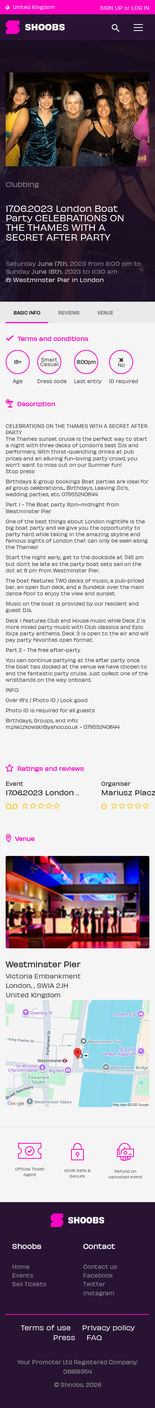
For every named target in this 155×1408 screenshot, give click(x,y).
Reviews (68, 312)
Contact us (100, 1266)
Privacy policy (108, 1327)
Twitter (94, 1283)
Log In (140, 7)
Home (21, 1266)
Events (22, 1275)
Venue (105, 312)
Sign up (111, 7)
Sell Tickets (29, 1283)
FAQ (94, 1337)
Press (64, 1337)
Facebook (98, 1275)
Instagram (98, 1292)
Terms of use (46, 1327)
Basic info (27, 312)
